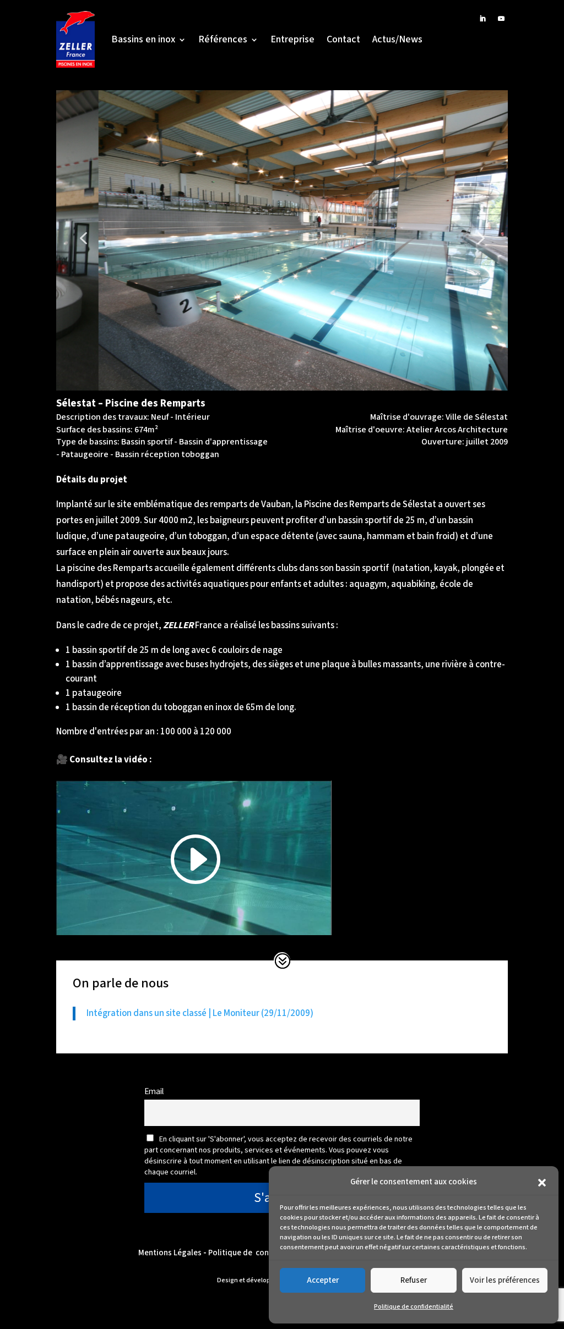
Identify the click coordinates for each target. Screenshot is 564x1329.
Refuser (413, 1280)
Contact (343, 39)
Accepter (323, 1280)
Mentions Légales (170, 1253)
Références (222, 39)
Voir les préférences (505, 1280)
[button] (541, 1182)
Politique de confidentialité (413, 1306)
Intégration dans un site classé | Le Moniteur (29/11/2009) (199, 1013)
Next (472, 229)
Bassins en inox (143, 39)
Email (154, 1091)
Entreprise (292, 39)
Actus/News (397, 39)
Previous (75, 229)
